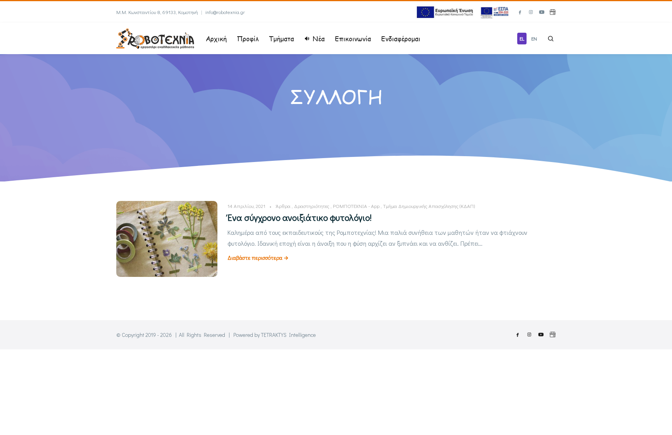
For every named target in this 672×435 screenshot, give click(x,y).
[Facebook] (520, 12)
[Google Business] (553, 12)
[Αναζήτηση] (551, 38)
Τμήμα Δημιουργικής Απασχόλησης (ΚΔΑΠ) (429, 206)
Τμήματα (281, 38)
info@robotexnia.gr (225, 12)
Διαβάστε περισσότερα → (258, 257)
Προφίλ (248, 38)
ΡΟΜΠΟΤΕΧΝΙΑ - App (356, 206)
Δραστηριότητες (311, 206)
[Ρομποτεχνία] (155, 37)
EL (522, 38)
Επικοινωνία (353, 38)
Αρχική (216, 38)
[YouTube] (542, 12)
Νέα (319, 38)
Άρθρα (283, 206)
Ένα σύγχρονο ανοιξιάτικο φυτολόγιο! (300, 217)
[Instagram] (531, 12)
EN (534, 38)
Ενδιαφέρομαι (400, 38)
